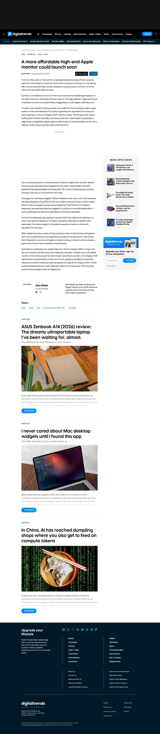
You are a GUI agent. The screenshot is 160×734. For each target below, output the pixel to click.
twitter (40, 292)
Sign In (147, 34)
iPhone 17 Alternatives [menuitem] (111, 41)
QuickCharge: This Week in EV (54, 308)
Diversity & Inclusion (109, 711)
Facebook (63, 629)
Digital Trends (15, 37)
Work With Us (107, 707)
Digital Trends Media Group (34, 725)
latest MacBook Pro (34, 201)
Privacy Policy (111, 266)
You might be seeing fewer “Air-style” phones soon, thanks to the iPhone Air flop (125, 196)
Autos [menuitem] (106, 34)
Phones (71, 638)
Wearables (113, 642)
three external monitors (83, 189)
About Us (71, 671)
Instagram (68, 629)
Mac (38, 308)
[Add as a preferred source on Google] (81, 74)
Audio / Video (73, 650)
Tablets (112, 638)
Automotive (72, 661)
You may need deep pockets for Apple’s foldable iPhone (124, 222)
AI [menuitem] (38, 34)
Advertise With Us (74, 679)
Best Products (114, 654)
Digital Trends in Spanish (118, 683)
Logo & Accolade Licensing (77, 687)
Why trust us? (74, 50)
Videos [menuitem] (129, 34)
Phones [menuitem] (58, 34)
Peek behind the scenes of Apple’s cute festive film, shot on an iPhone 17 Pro (125, 182)
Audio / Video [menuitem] (95, 34)
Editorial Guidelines (75, 683)
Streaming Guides (116, 650)
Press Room (127, 707)
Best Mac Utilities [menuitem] (58, 41)
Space (111, 646)
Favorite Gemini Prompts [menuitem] (131, 41)
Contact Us (72, 675)
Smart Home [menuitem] (117, 34)
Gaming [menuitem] (67, 34)
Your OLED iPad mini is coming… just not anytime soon (125, 208)
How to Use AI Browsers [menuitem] (92, 41)
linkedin (36, 292)
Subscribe (129, 260)
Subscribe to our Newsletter (119, 671)
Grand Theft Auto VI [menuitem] (20, 41)
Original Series (114, 661)
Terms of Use (107, 715)
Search (156, 34)
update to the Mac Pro (75, 259)
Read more (29, 411)
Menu (4, 34)
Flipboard (96, 629)
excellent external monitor (67, 79)
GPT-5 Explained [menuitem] (149, 41)
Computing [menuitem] (47, 34)
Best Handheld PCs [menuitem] (74, 41)
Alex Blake (26, 74)
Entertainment (73, 658)
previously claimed (44, 217)
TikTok (82, 629)
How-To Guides (115, 658)
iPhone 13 (43, 236)
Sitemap (126, 711)
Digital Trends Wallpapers (118, 679)
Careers (105, 702)
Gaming (71, 646)
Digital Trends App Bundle (118, 687)
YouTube (77, 629)
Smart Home (73, 654)
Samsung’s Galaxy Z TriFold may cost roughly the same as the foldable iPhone (124, 168)
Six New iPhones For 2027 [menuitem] (39, 41)
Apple (23, 308)
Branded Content (115, 675)
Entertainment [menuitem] (80, 34)
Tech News (72, 308)
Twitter (73, 629)
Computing (72, 642)
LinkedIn (92, 629)
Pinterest (87, 629)
